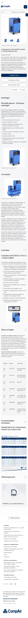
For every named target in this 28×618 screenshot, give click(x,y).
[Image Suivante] (24, 25)
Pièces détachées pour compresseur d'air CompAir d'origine (13, 563)
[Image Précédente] (3, 25)
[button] (14, 98)
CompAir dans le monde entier (11, 579)
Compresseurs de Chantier (10, 546)
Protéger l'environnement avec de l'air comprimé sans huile (13, 549)
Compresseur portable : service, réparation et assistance (12, 567)
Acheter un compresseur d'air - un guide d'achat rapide (14, 528)
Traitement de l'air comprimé (11, 541)
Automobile (6, 556)
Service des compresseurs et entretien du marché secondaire (13, 570)
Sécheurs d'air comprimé (10, 538)
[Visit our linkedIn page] (11, 584)
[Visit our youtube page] (15, 584)
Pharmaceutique (8, 552)
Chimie (5, 554)
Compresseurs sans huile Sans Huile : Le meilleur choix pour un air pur (14, 536)
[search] (25, 2)
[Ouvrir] (25, 7)
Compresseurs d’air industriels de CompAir (12, 532)
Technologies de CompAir (10, 577)
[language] (2, 2)
